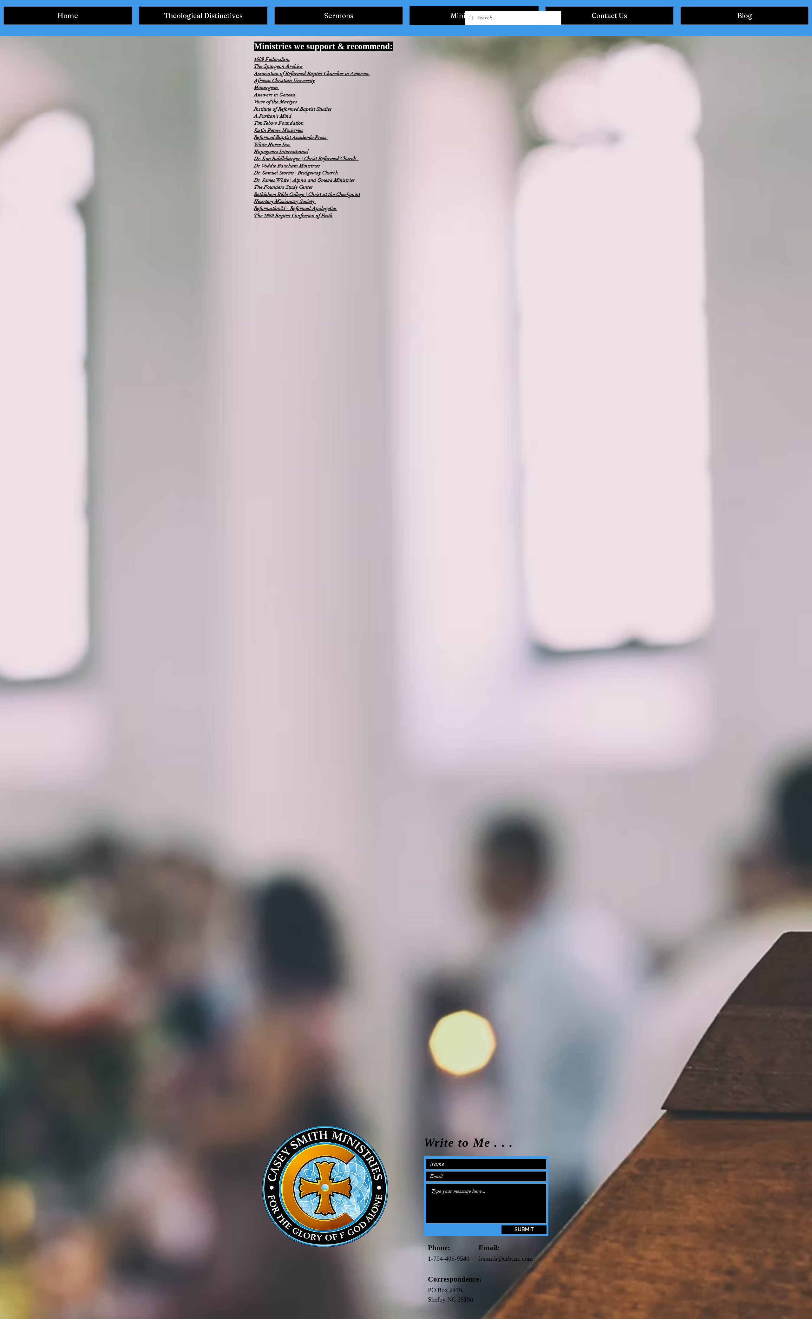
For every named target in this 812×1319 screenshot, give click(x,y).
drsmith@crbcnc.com (505, 1258)
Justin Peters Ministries (278, 130)
